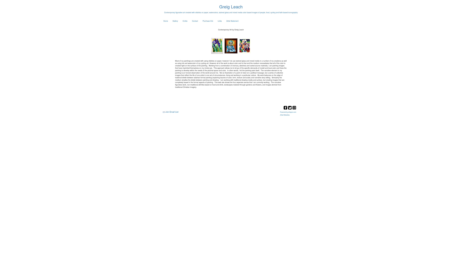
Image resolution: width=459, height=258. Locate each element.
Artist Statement (232, 21)
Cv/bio (185, 21)
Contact (195, 21)
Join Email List (171, 111)
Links (220, 21)
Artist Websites (285, 115)
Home (165, 21)
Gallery (175, 21)
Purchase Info (208, 21)
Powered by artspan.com (288, 112)
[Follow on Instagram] (294, 108)
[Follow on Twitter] (290, 108)
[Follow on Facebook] (286, 108)
